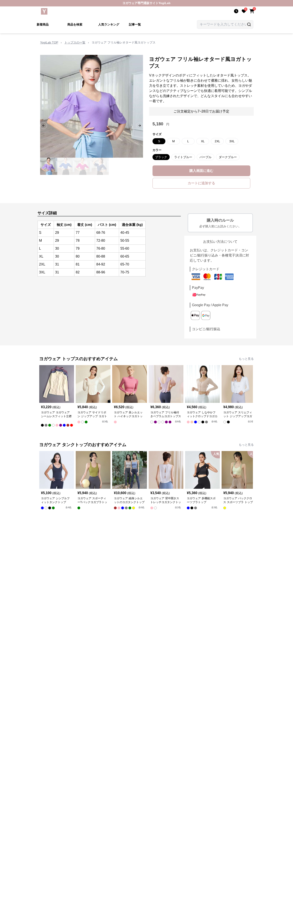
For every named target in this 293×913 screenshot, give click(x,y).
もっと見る (246, 358)
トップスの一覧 (74, 42)
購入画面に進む (201, 170)
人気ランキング (108, 24)
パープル (205, 157)
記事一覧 (135, 24)
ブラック (161, 157)
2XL (217, 141)
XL (203, 141)
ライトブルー (183, 157)
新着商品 (43, 24)
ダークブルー (228, 157)
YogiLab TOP (49, 42)
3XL (232, 141)
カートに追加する (201, 183)
